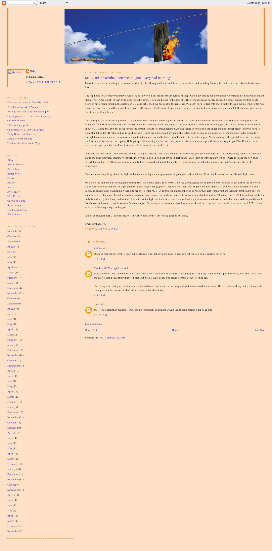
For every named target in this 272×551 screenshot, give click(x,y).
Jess (9, 187)
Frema (10, 178)
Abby (10, 160)
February (12, 277)
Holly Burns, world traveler (22, 134)
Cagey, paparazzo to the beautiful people (29, 116)
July (9, 252)
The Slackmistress (17, 210)
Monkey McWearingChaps (108, 268)
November (13, 231)
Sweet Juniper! (15, 205)
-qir (96, 304)
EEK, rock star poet (17, 125)
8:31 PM (99, 259)
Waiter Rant (13, 214)
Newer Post (91, 330)
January (11, 283)
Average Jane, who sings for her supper (28, 111)
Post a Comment (94, 324)
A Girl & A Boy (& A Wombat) (23, 107)
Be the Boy (13, 169)
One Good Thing (16, 200)
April (10, 267)
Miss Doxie (13, 196)
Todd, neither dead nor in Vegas (24, 143)
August (11, 246)
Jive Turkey (13, 191)
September (13, 241)
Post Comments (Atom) (112, 337)
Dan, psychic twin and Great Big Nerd (27, 102)
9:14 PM (99, 295)
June (9, 257)
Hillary (11, 182)
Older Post (259, 330)
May (9, 262)
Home (175, 330)
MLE (32, 71)
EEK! (97, 248)
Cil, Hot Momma (16, 120)
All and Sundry (15, 164)
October (11, 236)
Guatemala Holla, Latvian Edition (25, 129)
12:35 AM (100, 315)
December (12, 288)
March (10, 272)
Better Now (13, 173)
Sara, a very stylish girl (19, 138)
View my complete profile (43, 82)
